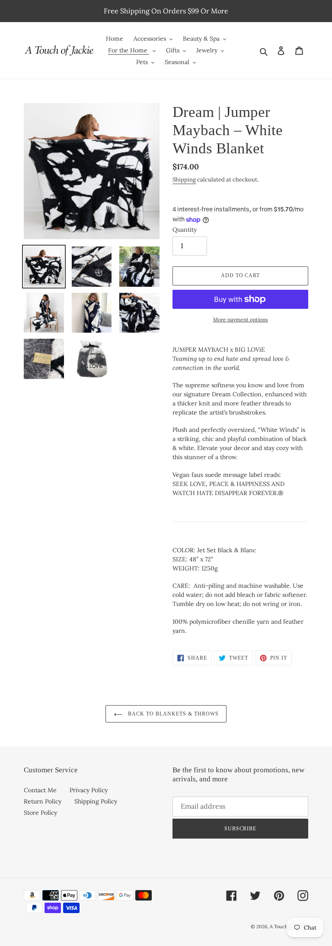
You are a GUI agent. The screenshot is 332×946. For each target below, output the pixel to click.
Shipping (184, 179)
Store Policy (40, 812)
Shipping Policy (95, 801)
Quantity (184, 229)
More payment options (240, 319)
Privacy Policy (89, 790)
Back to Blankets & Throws (173, 714)
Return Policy (42, 801)
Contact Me (40, 790)
